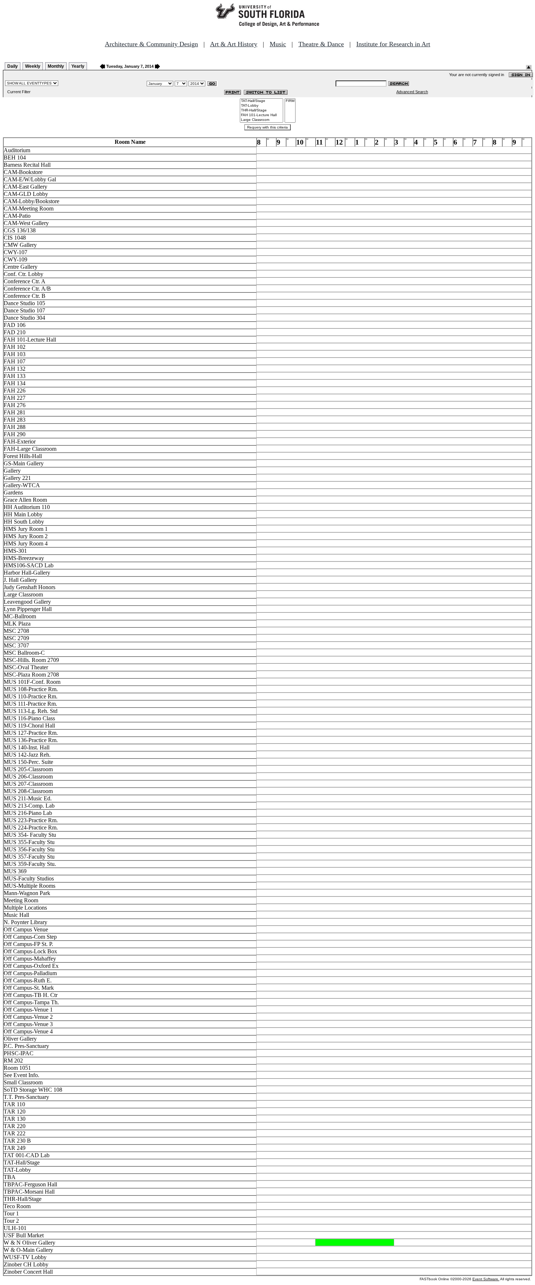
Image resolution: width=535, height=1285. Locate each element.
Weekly (32, 66)
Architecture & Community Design (151, 44)
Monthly (56, 66)
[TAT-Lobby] (261, 105)
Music (278, 44)
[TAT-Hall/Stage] (261, 101)
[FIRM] (290, 101)
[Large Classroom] (261, 120)
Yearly (77, 66)
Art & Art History (233, 44)
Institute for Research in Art (393, 44)
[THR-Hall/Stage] (261, 110)
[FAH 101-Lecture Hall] (261, 115)
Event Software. (485, 1279)
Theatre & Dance (321, 44)
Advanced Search (412, 92)
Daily (12, 66)
